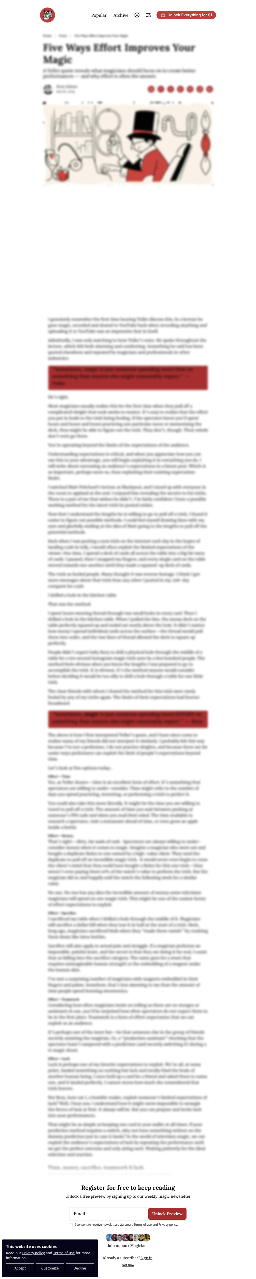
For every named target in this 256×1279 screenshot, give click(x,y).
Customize (50, 1268)
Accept (20, 1268)
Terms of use (64, 1252)
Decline (80, 1268)
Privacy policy (33, 1252)
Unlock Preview (167, 1213)
